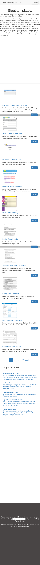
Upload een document (19, 519)
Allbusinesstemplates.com (8, 525)
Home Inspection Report (11, 159)
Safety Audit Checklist (10, 293)
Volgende (26, 360)
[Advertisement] (20, 61)
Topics (17, 521)
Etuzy (28, 525)
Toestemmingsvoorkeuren (9, 517)
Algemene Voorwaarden (31, 517)
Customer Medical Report (11, 346)
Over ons (22, 521)
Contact (20, 517)
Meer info (34, 115)
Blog (28, 519)
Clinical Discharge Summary (12, 186)
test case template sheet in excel (14, 105)
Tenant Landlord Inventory (12, 133)
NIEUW (36, 519)
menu (36, 3)
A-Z (31, 519)
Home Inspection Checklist (12, 320)
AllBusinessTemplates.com (11, 2)
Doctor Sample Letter (10, 239)
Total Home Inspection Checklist (14, 265)
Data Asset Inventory (10, 212)
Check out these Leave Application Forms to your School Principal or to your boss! (19, 394)
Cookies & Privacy (6, 519)
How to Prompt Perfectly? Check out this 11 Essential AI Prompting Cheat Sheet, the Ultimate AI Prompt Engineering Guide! (19, 385)
